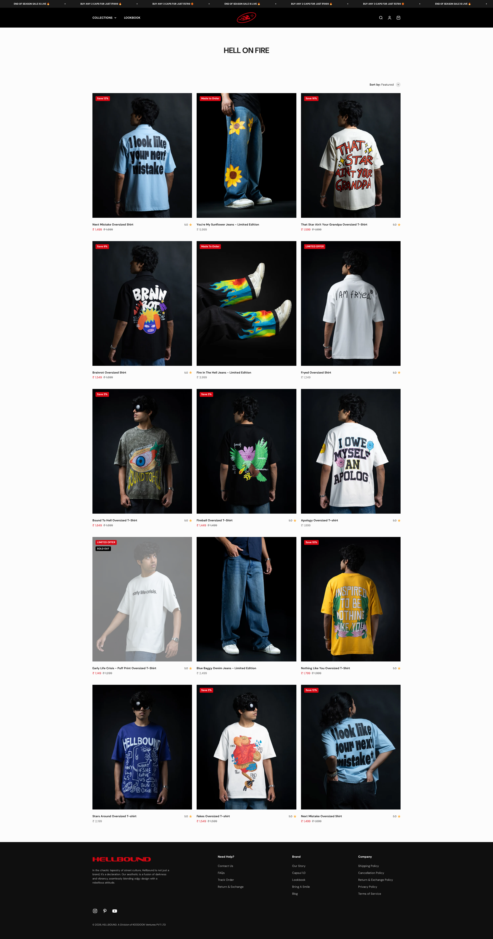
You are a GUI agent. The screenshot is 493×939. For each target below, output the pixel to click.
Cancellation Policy (371, 873)
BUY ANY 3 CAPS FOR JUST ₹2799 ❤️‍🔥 (89, 3)
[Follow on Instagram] (95, 911)
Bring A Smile (301, 887)
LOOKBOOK (132, 18)
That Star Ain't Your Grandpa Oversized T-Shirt (334, 224)
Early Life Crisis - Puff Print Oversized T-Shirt (124, 668)
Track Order (226, 880)
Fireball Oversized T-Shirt (215, 520)
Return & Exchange (231, 887)
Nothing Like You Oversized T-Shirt (325, 668)
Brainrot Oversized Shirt (109, 372)
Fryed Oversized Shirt (316, 372)
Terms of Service (369, 894)
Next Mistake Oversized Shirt (112, 224)
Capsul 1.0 (298, 873)
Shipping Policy (368, 866)
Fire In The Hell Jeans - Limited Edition (224, 372)
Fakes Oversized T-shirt (213, 816)
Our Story (298, 866)
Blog (295, 894)
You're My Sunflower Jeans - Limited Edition (228, 224)
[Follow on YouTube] (114, 911)
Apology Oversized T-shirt (319, 520)
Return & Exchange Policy (375, 880)
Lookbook (298, 880)
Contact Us (225, 866)
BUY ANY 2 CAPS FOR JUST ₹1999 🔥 (227, 3)
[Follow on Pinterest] (104, 911)
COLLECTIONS (102, 18)
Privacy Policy (367, 887)
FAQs (221, 873)
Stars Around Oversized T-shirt (114, 816)
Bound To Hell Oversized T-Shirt (114, 520)
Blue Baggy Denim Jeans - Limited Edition (226, 668)
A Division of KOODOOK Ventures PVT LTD (142, 924)
